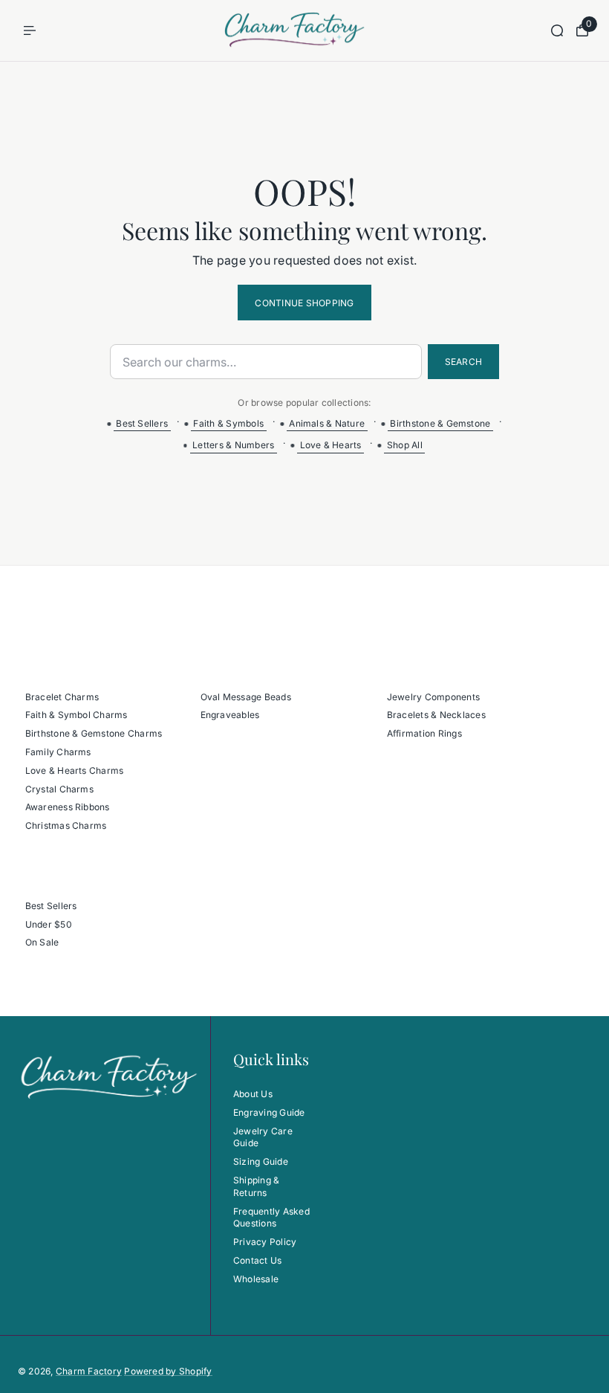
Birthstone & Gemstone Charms (94, 733)
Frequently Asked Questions (271, 1217)
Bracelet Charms (62, 696)
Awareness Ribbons (67, 806)
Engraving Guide (269, 1112)
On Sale (42, 942)
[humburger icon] (30, 30)
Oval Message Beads (246, 696)
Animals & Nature (327, 423)
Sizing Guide (260, 1161)
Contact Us (257, 1260)
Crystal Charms (59, 789)
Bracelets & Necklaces (436, 714)
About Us (253, 1093)
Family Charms (58, 751)
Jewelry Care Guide (263, 1137)
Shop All (405, 444)
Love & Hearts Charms (74, 770)
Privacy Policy (264, 1241)
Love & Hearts (331, 444)
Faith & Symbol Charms (76, 714)
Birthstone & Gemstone (440, 423)
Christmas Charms (66, 825)
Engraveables (230, 714)
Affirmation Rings (424, 733)
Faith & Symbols (228, 423)
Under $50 (48, 924)
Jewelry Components (433, 696)
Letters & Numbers (233, 444)
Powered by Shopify (168, 1371)
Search (463, 361)
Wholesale (256, 1278)
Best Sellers (142, 423)
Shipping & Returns (256, 1186)
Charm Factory (89, 1371)
